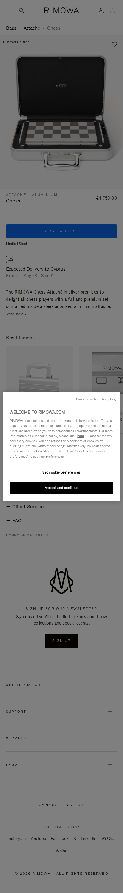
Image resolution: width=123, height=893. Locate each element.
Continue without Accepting (96, 399)
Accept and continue (62, 487)
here (80, 435)
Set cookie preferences (61, 472)
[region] (61, 447)
